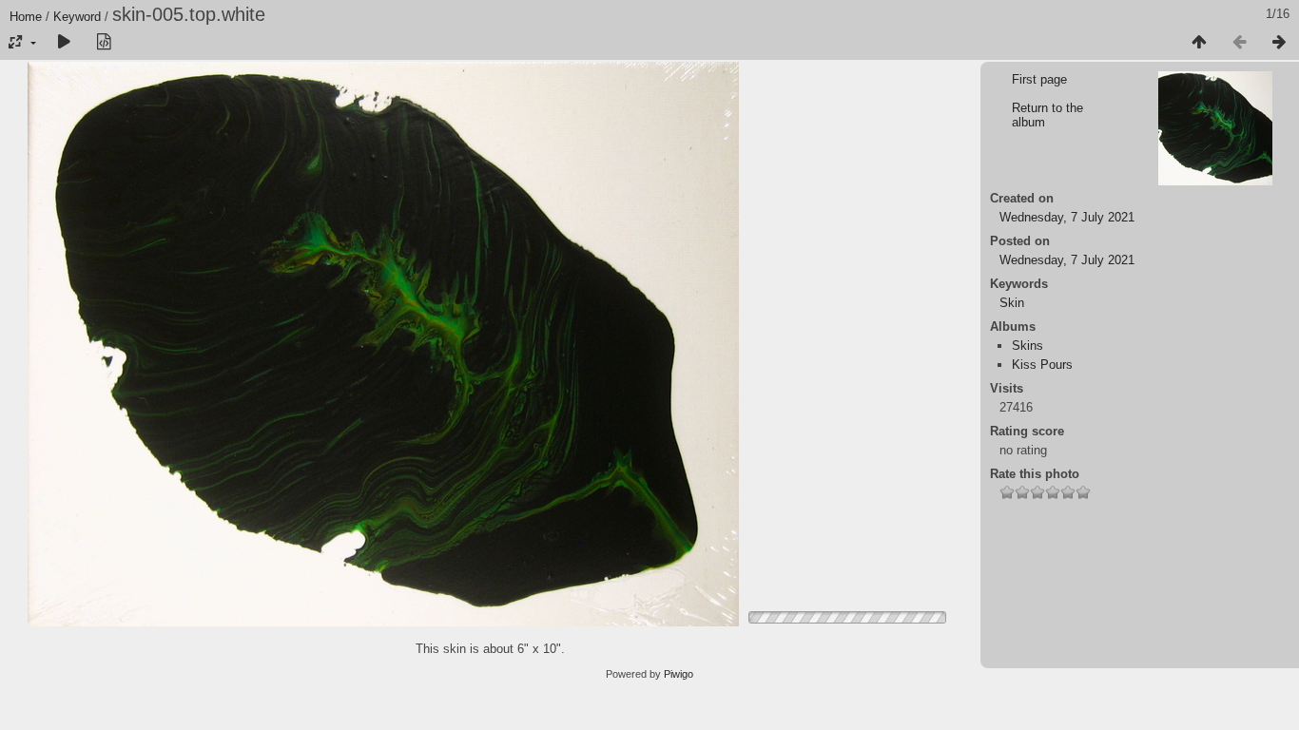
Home (26, 17)
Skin (1011, 303)
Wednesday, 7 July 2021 (1066, 217)
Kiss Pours (1042, 364)
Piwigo (678, 674)
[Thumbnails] (1199, 42)
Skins (1027, 345)
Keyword (77, 17)
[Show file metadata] (104, 42)
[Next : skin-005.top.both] (1279, 42)
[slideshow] (64, 42)
